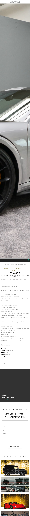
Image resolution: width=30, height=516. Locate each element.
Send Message (15, 446)
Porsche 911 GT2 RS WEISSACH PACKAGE (18, 264)
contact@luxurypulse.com (9, 399)
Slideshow (14, 260)
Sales (8, 264)
